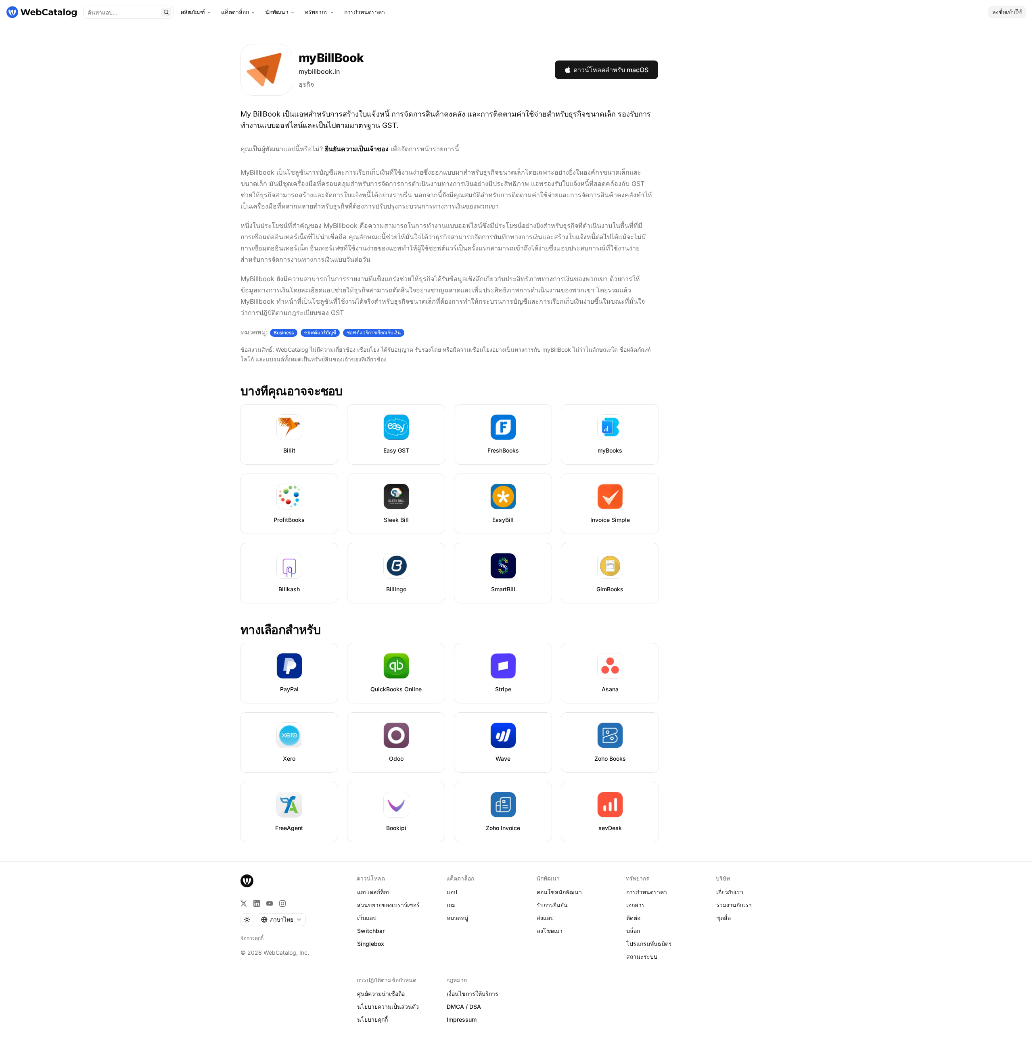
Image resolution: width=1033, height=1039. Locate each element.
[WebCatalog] (246, 880)
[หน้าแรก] (41, 12)
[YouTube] (269, 903)
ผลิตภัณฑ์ (193, 11)
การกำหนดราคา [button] (646, 892)
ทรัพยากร (316, 11)
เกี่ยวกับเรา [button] (729, 892)
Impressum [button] (462, 1019)
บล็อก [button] (633, 930)
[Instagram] (282, 903)
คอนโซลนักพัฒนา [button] (559, 892)
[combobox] (281, 919)
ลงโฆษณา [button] (550, 930)
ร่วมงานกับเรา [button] (734, 904)
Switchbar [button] (371, 930)
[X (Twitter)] (243, 903)
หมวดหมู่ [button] (457, 917)
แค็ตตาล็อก (235, 11)
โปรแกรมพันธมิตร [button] (649, 943)
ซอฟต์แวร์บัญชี (320, 333)
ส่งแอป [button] (545, 917)
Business (284, 333)
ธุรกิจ (306, 84)
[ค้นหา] (166, 12)
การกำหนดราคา (364, 11)
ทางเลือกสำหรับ (280, 629)
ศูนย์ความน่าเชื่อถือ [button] (381, 993)
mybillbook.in (319, 71)
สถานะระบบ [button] (641, 956)
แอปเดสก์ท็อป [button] (374, 892)
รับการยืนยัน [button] (552, 904)
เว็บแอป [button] (366, 917)
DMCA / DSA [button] (464, 1006)
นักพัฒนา (277, 11)
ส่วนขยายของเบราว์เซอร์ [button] (388, 904)
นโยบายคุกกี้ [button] (372, 1019)
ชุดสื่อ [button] (723, 917)
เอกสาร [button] (635, 904)
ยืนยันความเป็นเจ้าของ (357, 149)
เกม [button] (451, 904)
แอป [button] (452, 892)
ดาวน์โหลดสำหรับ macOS (610, 70)
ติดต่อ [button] (633, 917)
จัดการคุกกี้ (251, 938)
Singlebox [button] (370, 943)
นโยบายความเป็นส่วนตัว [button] (388, 1006)
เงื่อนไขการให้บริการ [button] (472, 993)
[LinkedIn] (256, 903)
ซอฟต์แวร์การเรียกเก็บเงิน (374, 333)
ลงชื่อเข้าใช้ (1007, 11)
